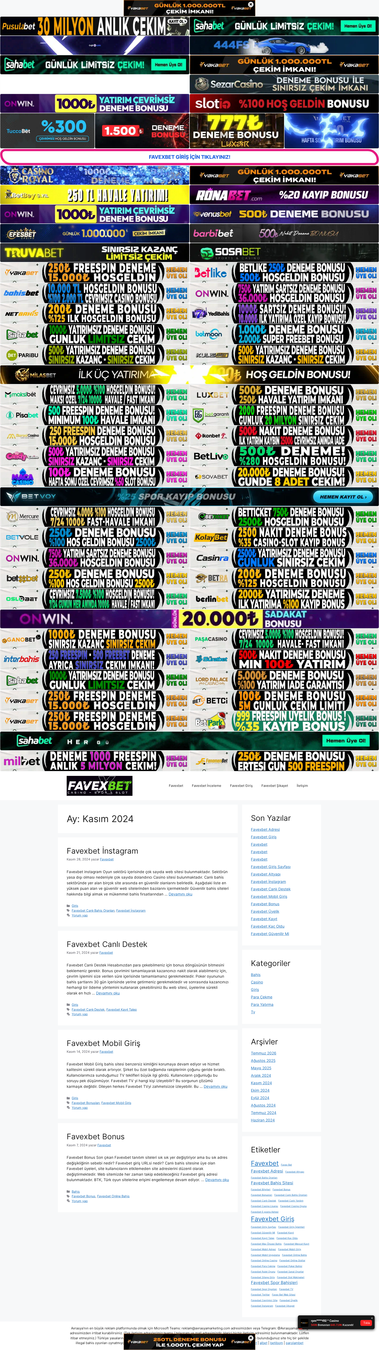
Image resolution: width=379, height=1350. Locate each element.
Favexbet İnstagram (102, 850)
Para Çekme (261, 997)
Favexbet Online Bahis (113, 1196)
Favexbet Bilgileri (260, 1189)
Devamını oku (180, 894)
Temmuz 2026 (263, 1053)
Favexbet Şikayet (274, 786)
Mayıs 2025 (261, 1068)
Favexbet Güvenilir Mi (270, 934)
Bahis (76, 1191)
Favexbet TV (286, 1289)
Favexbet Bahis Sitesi (272, 1182)
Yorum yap (80, 915)
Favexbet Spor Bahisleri (274, 1282)
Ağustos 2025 (263, 1060)
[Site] (94, 272)
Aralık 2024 (261, 1075)
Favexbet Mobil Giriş (103, 1043)
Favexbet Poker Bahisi (289, 1266)
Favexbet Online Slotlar (292, 1260)
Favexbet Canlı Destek (107, 944)
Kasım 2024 (261, 1083)
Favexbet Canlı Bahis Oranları (93, 910)
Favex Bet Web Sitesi (283, 1294)
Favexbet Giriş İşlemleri (291, 1227)
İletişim (302, 786)
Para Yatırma (262, 1004)
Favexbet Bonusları (86, 1103)
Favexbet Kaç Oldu (267, 926)
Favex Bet (286, 1164)
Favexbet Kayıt (264, 919)
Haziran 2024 (263, 1120)
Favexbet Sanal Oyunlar (290, 1271)
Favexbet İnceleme (206, 786)
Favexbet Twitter (260, 1294)
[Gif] (189, 374)
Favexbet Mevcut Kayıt (296, 1243)
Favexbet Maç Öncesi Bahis (266, 1243)
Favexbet (176, 786)
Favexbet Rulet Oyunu (263, 1271)
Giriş (75, 906)
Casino (257, 982)
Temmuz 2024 (263, 1113)
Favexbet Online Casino (264, 1260)
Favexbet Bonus (96, 1136)
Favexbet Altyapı (266, 874)
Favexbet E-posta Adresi (265, 1211)
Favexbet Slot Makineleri (290, 1277)
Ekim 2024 (260, 1090)
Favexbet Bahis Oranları (264, 1177)
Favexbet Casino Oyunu (293, 1206)
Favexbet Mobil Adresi (263, 1249)
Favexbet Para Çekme (263, 1266)
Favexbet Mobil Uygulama (265, 1255)
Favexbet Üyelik (265, 911)
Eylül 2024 (260, 1098)
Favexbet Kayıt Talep (121, 1009)
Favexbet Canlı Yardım (290, 1200)
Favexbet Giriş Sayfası (271, 867)
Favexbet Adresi (265, 829)
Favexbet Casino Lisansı (264, 1206)
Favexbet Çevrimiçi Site (264, 1300)
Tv (253, 1012)
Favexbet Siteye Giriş (263, 1277)
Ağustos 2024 (263, 1105)
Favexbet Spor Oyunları (264, 1289)
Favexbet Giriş (241, 786)
